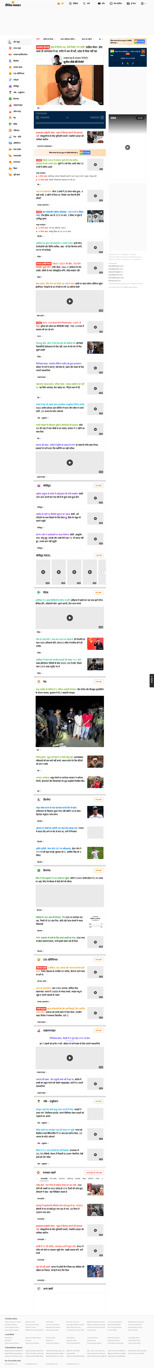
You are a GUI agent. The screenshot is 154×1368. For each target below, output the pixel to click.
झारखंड (77, 1178)
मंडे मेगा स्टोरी (41, 981)
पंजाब (97, 1178)
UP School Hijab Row (135, 1324)
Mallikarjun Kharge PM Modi (34, 1330)
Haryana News (50, 1338)
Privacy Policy (136, 259)
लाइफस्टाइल (41, 377)
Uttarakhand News (114, 1340)
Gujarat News (91, 1340)
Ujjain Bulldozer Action (135, 1327)
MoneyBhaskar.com (116, 278)
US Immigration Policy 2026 (75, 1330)
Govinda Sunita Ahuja (32, 1324)
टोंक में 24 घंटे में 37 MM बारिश (136, 1353)
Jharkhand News (92, 1338)
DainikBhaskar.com (116, 266)
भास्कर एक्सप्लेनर (43, 205)
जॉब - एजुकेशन (42, 418)
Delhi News (8, 1338)
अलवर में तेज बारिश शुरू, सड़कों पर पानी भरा (55, 1351)
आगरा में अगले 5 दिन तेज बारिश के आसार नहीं (117, 1351)
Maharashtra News (114, 1338)
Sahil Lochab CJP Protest (13, 1322)
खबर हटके (40, 315)
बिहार (39, 277)
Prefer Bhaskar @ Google (115, 1343)
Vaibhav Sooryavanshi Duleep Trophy (97, 1324)
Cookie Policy (126, 259)
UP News (28, 1340)
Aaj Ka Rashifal (133, 1330)
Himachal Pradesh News (33, 1338)
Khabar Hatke (91, 1330)
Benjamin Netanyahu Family (96, 1322)
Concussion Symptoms (115, 1322)
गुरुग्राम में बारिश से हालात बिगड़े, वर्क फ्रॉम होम (14, 1353)
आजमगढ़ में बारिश (71, 1353)
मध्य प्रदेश (53, 1178)
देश (38, 108)
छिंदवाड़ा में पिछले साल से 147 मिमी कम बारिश (55, 1356)
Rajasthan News (72, 1340)
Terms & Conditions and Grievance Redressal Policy (125, 257)
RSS (118, 259)
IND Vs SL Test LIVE (73, 1322)
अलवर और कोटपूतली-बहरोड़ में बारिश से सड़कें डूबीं (35, 1351)
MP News (8, 1340)
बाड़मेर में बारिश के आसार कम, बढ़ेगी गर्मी (96, 1356)
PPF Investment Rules (114, 1327)
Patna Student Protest (12, 1327)
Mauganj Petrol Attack (53, 1327)
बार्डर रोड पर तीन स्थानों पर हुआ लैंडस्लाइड (138, 1351)
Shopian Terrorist (30, 1327)
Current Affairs (112, 1330)
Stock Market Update (11, 1330)
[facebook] (90, 108)
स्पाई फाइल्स (41, 1022)
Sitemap (133, 254)
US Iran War (49, 1322)
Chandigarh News (133, 1338)
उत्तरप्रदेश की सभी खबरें (94, 1173)
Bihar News (49, 1340)
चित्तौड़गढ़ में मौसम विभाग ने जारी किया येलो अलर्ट (117, 1353)
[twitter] (96, 108)
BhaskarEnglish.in (116, 272)
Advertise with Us (114, 254)
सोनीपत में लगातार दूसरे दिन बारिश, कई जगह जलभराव (55, 1353)
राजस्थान (62, 1178)
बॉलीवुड (39, 507)
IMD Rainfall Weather (114, 1324)
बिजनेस (39, 910)
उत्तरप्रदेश (44, 1178)
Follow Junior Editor (134, 1343)
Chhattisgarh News (134, 1340)
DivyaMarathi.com (116, 275)
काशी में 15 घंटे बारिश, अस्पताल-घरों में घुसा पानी (35, 1353)
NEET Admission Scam (74, 1327)
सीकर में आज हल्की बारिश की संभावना (76, 1356)
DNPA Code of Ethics (130, 287)
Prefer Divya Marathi (52, 1343)
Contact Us (112, 259)
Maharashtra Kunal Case (136, 1322)
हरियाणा (90, 1178)
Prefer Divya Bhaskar (73, 1343)
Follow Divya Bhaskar (32, 1343)
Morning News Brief (52, 1330)
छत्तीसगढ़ (70, 1178)
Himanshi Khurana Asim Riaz (96, 1327)
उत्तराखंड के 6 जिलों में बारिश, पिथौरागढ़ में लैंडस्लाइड (35, 1356)
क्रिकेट (39, 236)
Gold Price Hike (30, 1322)
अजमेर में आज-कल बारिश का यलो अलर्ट (14, 1356)
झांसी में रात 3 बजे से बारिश (73, 1351)
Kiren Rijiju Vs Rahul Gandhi (75, 1324)
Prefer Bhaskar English (94, 1343)
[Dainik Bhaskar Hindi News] (13, 5)
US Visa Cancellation (52, 1324)
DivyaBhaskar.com (116, 269)
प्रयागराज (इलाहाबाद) (44, 146)
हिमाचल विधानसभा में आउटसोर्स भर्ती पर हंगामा (14, 1351)
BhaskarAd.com (115, 281)
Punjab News (71, 1338)
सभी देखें (99, 555)
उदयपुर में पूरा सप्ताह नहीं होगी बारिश (116, 1356)
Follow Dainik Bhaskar (12, 1343)
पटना (39, 336)
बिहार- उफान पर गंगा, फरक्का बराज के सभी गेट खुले (97, 1351)
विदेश (39, 256)
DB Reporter (125, 254)
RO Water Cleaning (11, 1324)
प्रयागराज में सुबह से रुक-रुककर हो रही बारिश (97, 1353)
